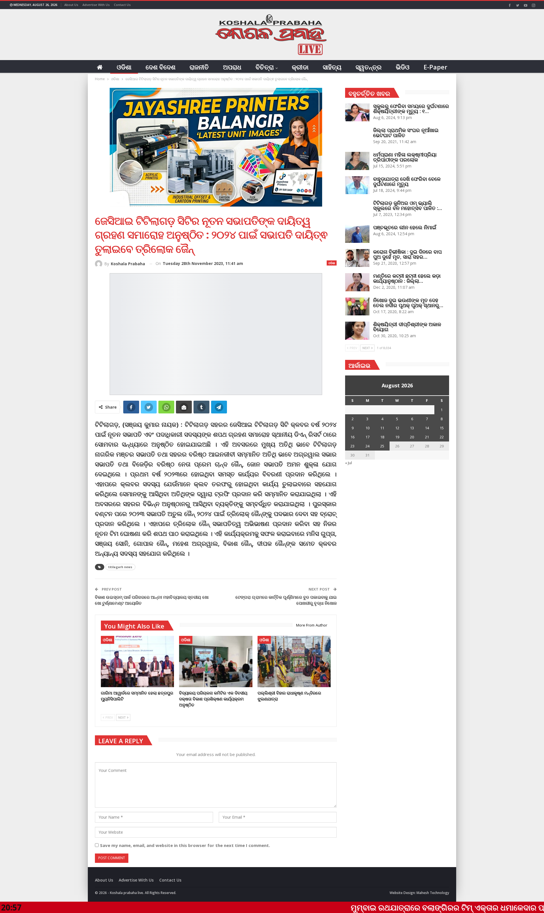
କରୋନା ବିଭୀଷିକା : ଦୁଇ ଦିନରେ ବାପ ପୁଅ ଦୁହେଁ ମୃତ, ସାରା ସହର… (407, 254)
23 (352, 446)
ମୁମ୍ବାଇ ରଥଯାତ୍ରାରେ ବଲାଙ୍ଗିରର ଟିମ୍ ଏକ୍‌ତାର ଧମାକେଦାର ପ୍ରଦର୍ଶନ (402, 907)
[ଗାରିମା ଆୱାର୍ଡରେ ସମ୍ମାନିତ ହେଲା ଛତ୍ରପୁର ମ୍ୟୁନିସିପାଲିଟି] (137, 661)
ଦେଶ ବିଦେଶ (160, 67)
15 (442, 427)
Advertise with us (96, 5)
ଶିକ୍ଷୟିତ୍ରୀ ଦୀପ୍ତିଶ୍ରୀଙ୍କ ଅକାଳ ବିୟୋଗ (407, 327)
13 (412, 427)
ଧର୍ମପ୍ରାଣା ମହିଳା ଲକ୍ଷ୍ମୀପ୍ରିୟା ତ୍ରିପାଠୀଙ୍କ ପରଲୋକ (405, 157)
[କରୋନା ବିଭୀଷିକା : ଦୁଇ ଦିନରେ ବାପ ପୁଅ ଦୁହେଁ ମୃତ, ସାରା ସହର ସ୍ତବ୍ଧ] (357, 258)
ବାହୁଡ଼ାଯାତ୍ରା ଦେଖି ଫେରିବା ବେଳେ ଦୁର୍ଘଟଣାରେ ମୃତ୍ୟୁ (407, 181)
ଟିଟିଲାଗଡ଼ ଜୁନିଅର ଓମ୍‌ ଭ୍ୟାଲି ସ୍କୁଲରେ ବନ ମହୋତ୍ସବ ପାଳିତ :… (407, 205)
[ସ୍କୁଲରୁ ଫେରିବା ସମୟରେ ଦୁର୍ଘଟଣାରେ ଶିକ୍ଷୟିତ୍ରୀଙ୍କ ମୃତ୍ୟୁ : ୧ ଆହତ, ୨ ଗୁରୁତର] (357, 112)
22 (442, 436)
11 (382, 427)
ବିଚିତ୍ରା (265, 67)
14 (427, 427)
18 (382, 436)
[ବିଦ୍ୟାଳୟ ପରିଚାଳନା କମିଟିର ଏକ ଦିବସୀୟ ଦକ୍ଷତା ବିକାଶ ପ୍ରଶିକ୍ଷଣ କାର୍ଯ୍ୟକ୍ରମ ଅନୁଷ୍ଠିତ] (215, 661)
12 (397, 427)
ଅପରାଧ (232, 67)
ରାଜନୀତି (199, 67)
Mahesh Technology (432, 892)
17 (367, 436)
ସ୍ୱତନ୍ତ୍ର (369, 67)
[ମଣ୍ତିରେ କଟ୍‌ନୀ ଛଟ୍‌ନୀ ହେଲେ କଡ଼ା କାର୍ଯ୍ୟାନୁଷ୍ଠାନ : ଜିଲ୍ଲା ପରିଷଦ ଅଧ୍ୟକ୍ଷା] (357, 282)
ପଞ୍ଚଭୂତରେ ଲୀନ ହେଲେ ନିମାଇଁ (404, 227)
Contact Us (122, 5)
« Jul (348, 462)
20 (412, 436)
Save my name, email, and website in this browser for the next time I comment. (185, 845)
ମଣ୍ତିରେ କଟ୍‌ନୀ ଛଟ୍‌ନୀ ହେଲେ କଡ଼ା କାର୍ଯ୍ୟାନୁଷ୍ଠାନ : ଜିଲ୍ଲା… (407, 278)
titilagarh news (120, 567)
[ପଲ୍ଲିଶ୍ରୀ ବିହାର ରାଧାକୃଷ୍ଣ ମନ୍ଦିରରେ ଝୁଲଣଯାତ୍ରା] (294, 661)
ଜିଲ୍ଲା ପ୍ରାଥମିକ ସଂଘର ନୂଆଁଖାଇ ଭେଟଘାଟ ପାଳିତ (406, 133)
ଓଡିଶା (124, 67)
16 (352, 436)
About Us (71, 5)
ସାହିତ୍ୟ (332, 67)
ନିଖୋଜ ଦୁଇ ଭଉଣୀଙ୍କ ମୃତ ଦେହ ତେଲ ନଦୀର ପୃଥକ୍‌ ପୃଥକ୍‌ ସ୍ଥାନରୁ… (408, 303)
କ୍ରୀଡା (300, 67)
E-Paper (435, 67)
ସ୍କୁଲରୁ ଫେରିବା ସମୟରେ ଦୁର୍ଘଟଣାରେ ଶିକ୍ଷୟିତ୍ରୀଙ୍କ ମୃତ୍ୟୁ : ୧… (411, 108)
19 (397, 436)
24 (367, 446)
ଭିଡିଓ (402, 67)
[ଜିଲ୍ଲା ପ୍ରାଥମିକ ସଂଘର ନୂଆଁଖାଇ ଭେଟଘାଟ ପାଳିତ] (357, 137)
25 (382, 446)
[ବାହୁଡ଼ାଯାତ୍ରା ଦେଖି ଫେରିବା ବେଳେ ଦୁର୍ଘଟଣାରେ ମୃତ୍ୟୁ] (357, 185)
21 (427, 436)
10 (367, 427)
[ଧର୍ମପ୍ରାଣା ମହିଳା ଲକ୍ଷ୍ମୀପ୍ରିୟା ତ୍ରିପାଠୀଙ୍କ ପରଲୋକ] (357, 161)
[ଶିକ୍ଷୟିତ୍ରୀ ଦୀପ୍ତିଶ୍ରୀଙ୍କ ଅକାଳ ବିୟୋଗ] (357, 331)
